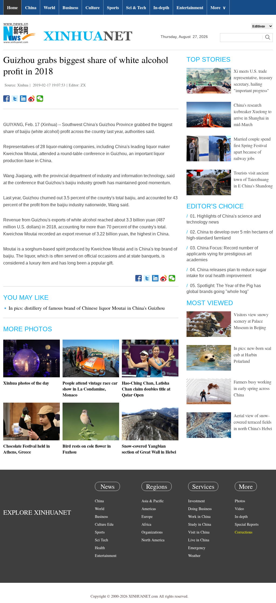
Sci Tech (101, 539)
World (49, 7)
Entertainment (190, 7)
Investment (196, 500)
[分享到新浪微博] (31, 98)
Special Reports (246, 524)
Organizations (152, 532)
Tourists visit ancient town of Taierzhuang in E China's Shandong (253, 179)
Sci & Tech (136, 7)
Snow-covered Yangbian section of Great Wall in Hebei (149, 449)
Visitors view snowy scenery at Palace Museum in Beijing (251, 321)
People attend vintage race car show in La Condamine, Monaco (90, 389)
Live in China (198, 539)
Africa (146, 524)
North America (153, 539)
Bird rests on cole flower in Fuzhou (87, 449)
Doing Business (200, 508)
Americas (149, 508)
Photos (240, 500)
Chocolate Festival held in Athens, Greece (26, 449)
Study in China (199, 524)
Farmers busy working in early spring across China (252, 388)
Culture (92, 7)
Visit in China (198, 532)
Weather (194, 555)
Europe (147, 516)
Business (70, 7)
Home (12, 7)
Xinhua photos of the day (26, 383)
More (218, 7)
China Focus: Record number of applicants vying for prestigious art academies (222, 254)
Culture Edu (104, 524)
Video (239, 508)
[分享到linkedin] (23, 98)
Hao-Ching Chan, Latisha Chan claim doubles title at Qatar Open (146, 389)
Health (100, 547)
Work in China (199, 516)
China (30, 7)
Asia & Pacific (153, 500)
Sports (113, 7)
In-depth (161, 7)
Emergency (196, 547)
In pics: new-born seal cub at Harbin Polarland (252, 354)
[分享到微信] (40, 98)
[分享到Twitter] (15, 98)
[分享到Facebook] (6, 98)
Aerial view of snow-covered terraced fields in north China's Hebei (253, 422)
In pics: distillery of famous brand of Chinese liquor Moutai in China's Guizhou (87, 308)
